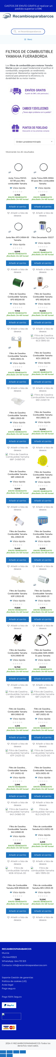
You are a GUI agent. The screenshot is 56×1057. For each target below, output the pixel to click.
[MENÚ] (28, 24)
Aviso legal (7, 984)
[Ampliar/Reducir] (3, 1051)
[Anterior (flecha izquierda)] (3, 1055)
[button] (17, 214)
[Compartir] (16, 1051)
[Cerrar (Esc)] (23, 1051)
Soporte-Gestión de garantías (17, 977)
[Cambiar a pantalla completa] (10, 1051)
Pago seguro (8, 988)
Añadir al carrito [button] (17, 206)
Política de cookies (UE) (14, 981)
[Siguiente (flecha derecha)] (10, 1055)
